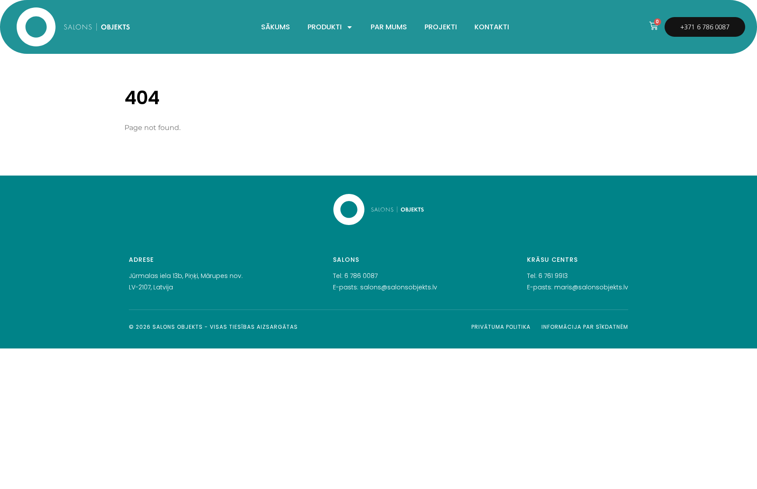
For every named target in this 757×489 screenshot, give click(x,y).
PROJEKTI (440, 27)
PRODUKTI (325, 27)
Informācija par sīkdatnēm (584, 327)
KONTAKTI (491, 27)
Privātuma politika (501, 327)
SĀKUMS (275, 27)
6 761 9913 (553, 275)
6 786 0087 (361, 275)
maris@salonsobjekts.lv (591, 287)
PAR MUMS (389, 27)
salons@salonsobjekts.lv (398, 287)
